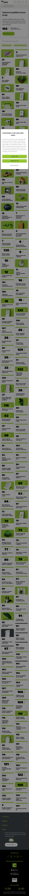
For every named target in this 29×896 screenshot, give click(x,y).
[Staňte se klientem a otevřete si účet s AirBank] (15, 2)
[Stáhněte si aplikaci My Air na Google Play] (14, 874)
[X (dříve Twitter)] (11, 856)
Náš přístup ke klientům (20, 45)
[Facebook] (8, 856)
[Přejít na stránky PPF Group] (14, 880)
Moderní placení (7, 45)
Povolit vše (14, 156)
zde (13, 836)
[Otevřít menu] (26, 2)
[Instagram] (14, 856)
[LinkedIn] (17, 856)
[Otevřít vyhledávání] (22, 2)
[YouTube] (21, 856)
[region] (14, 149)
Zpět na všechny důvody (8, 6)
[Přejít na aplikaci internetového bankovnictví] (18, 2)
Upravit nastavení (14, 165)
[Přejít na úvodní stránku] (4, 2)
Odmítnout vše (14, 160)
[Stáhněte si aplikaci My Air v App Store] (14, 870)
